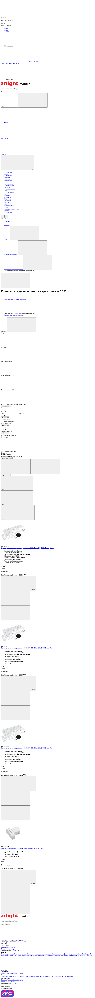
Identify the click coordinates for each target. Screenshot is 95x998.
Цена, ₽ (3, 412)
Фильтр (3, 519)
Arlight (14, 950)
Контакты (16, 63)
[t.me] (15, 938)
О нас (6, 28)
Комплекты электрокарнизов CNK (15, 299)
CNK (5, 427)
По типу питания (6, 361)
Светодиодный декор (45, 955)
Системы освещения (7, 196)
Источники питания (8, 176)
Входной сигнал (6, 454)
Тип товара (4, 415)
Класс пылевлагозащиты (9, 451)
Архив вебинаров (22, 976)
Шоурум (20, 980)
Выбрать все (5, 417)
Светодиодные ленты (7, 954)
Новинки (7, 221)
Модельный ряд (6, 423)
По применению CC (7, 390)
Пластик (6, 437)
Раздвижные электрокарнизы (13, 315)
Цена (3, 489)
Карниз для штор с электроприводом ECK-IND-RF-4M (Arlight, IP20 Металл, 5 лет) (27, 648)
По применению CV (7, 375)
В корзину (32, 589)
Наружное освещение (7, 199)
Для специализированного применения (13, 404)
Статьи (30, 976)
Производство (8, 973)
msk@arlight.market (17, 940)
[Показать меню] (24, 233)
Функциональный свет (74, 954)
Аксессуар (7, 419)
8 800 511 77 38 (5, 940)
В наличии (7, 410)
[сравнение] (15, 598)
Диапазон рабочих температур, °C (11, 456)
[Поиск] (33, 100)
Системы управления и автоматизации (39, 954)
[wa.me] (42, 938)
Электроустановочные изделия (61, 955)
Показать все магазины (8, 947)
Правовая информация (8, 949)
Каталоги (4, 976)
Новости (7, 30)
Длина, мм (4, 453)
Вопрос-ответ (36, 976)
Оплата (15, 980)
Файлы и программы (66, 976)
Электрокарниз (8, 421)
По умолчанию (5, 475)
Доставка (10, 980)
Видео (9, 976)
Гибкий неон (6, 203)
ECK (5, 429)
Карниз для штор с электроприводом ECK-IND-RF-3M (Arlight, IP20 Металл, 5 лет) (27, 548)
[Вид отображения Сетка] (15, 466)
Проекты (7, 32)
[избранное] (15, 612)
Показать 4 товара (6, 458)
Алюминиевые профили (9, 186)
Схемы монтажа (55, 976)
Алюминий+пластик (10, 435)
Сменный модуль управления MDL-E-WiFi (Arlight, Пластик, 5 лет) (22, 848)
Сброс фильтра (5, 406)
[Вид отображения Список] (45, 466)
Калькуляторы (45, 976)
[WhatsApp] (15, 62)
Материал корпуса (6, 431)
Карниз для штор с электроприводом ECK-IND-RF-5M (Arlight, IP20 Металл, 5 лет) (27, 748)
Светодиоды (8, 212)
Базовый (3, 347)
